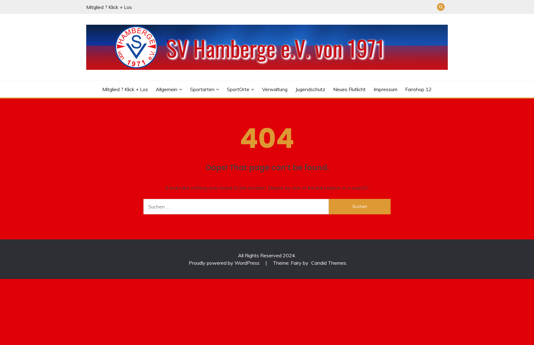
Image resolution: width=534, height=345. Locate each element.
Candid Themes (328, 263)
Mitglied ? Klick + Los (109, 7)
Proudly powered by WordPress (225, 263)
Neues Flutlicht (349, 89)
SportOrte (238, 89)
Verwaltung (274, 89)
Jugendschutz (310, 89)
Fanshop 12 (418, 89)
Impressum (385, 89)
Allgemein (166, 89)
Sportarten (202, 89)
